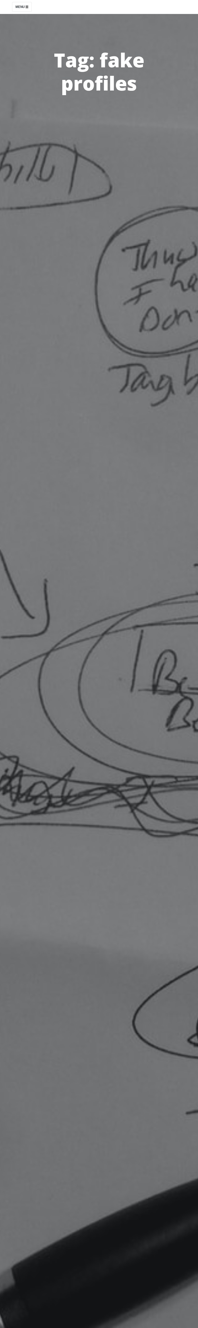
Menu (20, 7)
